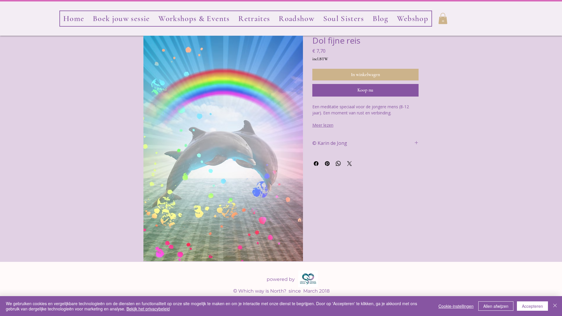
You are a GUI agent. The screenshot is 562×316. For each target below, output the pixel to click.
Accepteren (532, 306)
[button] (343, 18)
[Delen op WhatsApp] (338, 163)
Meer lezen (322, 125)
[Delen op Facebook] (316, 163)
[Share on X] (349, 163)
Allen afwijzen (495, 306)
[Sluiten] (554, 306)
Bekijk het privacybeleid (148, 309)
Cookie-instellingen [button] (456, 306)
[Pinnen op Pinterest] (327, 163)
